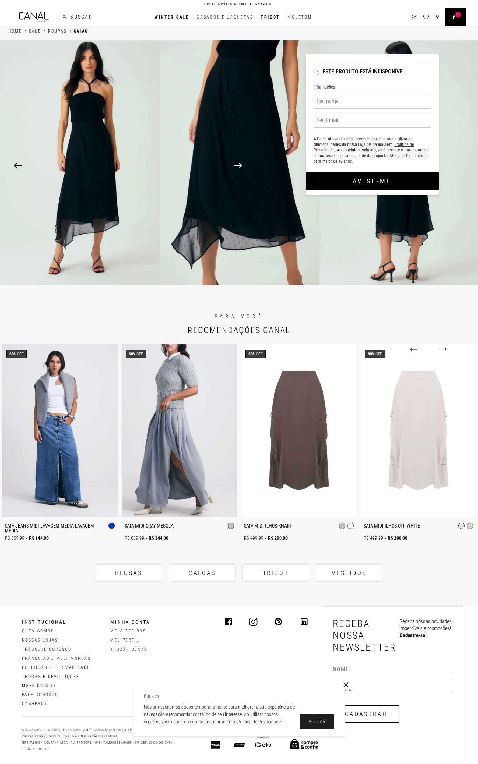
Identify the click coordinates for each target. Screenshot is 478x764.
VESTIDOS (349, 572)
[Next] (349, 165)
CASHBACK (35, 703)
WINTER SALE (172, 17)
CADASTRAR (366, 713)
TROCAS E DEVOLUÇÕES (50, 676)
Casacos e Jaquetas (225, 17)
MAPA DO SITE (39, 685)
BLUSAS (128, 572)
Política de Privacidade (259, 721)
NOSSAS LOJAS (40, 640)
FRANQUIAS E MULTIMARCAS (56, 658)
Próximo (441, 349)
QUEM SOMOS (38, 631)
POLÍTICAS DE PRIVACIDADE (56, 667)
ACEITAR (317, 721)
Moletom (300, 17)
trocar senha (128, 649)
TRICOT (270, 17)
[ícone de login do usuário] (438, 17)
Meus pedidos (128, 631)
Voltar (415, 349)
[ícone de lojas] (413, 17)
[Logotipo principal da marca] (34, 17)
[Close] (346, 685)
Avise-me (372, 181)
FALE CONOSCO (40, 694)
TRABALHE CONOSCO (46, 649)
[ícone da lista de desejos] (426, 17)
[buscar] (64, 17)
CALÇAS (202, 572)
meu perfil (124, 640)
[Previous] (18, 165)
